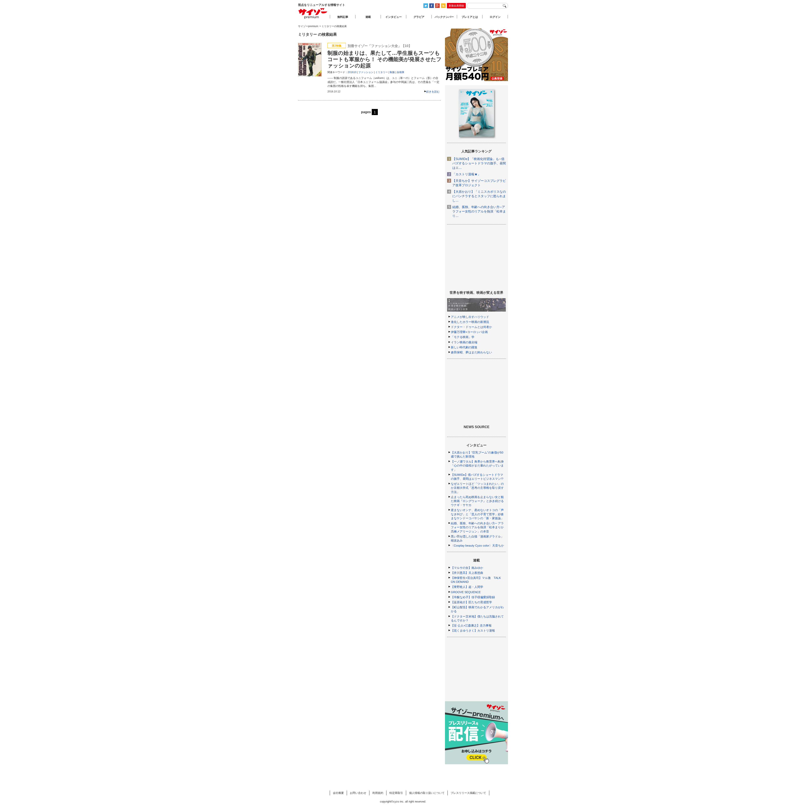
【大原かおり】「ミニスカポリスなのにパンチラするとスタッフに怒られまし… (479, 196)
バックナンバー (444, 16)
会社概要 (338, 793)
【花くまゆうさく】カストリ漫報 (473, 630)
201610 (352, 72)
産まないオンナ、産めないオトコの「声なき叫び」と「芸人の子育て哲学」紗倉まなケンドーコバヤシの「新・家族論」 (477, 514)
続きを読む (433, 91)
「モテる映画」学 (462, 337)
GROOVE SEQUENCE (466, 592)
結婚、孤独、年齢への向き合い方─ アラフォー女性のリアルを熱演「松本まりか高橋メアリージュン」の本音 (477, 527)
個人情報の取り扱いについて (427, 793)
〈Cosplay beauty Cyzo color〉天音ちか (477, 545)
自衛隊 (400, 72)
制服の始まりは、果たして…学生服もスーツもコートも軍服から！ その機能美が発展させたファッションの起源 (384, 59)
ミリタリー (381, 72)
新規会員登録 (456, 5)
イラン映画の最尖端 (464, 342)
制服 (392, 72)
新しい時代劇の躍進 (464, 347)
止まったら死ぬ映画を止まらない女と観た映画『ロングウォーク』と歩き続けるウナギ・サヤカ (477, 501)
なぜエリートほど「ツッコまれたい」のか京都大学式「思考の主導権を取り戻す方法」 (477, 487)
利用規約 (377, 793)
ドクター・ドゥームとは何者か (471, 327)
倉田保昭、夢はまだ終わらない (471, 352)
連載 (368, 16)
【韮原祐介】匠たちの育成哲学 (471, 602)
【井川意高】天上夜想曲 (467, 572)
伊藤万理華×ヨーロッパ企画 (469, 332)
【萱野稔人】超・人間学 (467, 587)
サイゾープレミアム (313, 13)
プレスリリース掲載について (468, 793)
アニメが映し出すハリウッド (470, 317)
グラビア (418, 16)
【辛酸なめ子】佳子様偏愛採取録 (473, 597)
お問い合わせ (358, 793)
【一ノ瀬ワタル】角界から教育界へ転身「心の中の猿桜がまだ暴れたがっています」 (477, 465)
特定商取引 (396, 793)
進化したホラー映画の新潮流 (470, 322)
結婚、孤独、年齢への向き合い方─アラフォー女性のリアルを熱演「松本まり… (479, 211)
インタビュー (393, 16)
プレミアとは (470, 16)
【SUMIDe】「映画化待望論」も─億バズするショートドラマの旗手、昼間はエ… (479, 163)
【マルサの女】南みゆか (467, 567)
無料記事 (342, 16)
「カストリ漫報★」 (466, 174)
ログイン (495, 16)
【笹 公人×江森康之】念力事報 (471, 625)
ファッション (365, 72)
